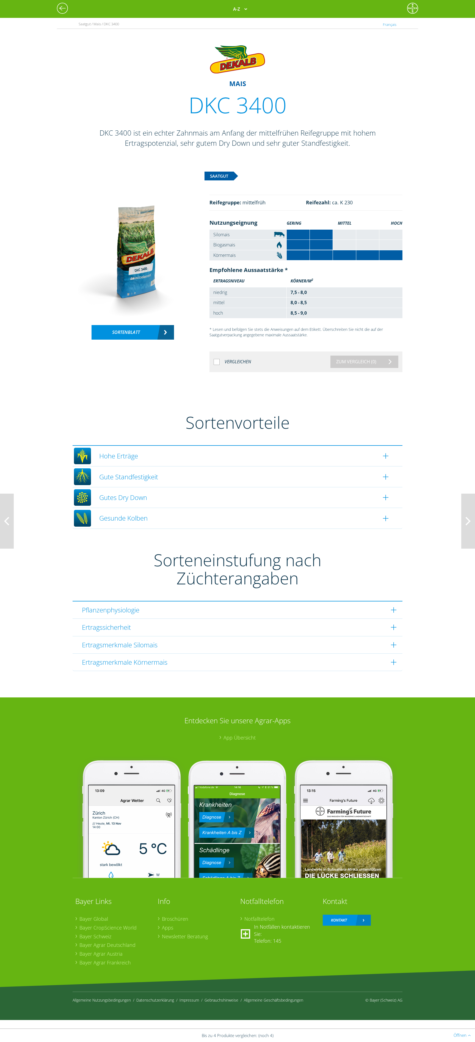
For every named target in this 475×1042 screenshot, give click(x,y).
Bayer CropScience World (108, 927)
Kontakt (339, 920)
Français (389, 24)
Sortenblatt (126, 332)
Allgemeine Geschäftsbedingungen (273, 1000)
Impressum (189, 1000)
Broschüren (175, 918)
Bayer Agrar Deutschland (107, 945)
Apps (167, 927)
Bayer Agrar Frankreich (105, 962)
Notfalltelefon (259, 918)
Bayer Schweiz (95, 936)
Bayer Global (93, 918)
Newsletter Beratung (185, 936)
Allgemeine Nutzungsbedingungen (102, 1000)
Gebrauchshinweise (221, 1000)
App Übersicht (239, 737)
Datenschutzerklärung (155, 1000)
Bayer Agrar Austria (101, 953)
